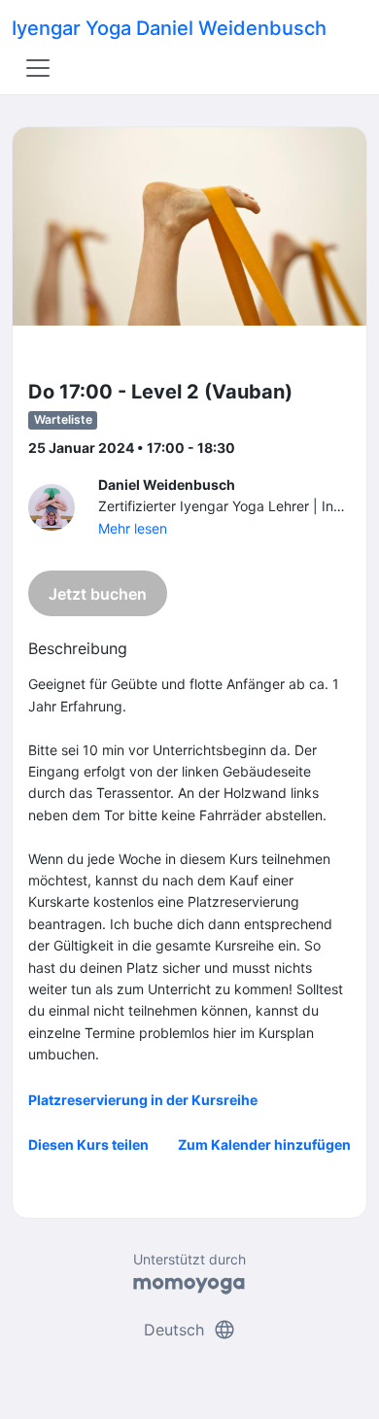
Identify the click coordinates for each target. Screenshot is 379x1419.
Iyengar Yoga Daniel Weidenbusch (169, 28)
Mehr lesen (132, 528)
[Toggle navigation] (38, 68)
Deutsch (190, 1329)
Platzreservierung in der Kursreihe (143, 1099)
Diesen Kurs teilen (88, 1144)
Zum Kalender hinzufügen (264, 1144)
